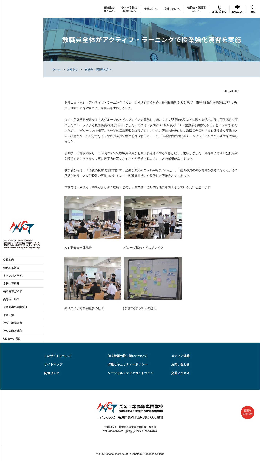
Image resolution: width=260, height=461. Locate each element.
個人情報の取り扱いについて (127, 355)
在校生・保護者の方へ (196, 9)
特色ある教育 (11, 267)
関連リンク (51, 373)
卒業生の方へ (172, 8)
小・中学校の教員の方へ (129, 9)
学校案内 (8, 259)
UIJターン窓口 (12, 338)
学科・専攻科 (11, 283)
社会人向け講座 (12, 330)
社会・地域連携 (12, 322)
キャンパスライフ (14, 275)
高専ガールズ (11, 299)
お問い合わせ (180, 364)
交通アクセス (180, 373)
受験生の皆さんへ (109, 9)
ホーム (57, 69)
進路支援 (8, 315)
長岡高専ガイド (12, 291)
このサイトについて (58, 355)
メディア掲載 (180, 355)
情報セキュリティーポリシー (127, 364)
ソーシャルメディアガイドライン (130, 373)
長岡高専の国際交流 (15, 307)
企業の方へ (150, 8)
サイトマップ (53, 364)
